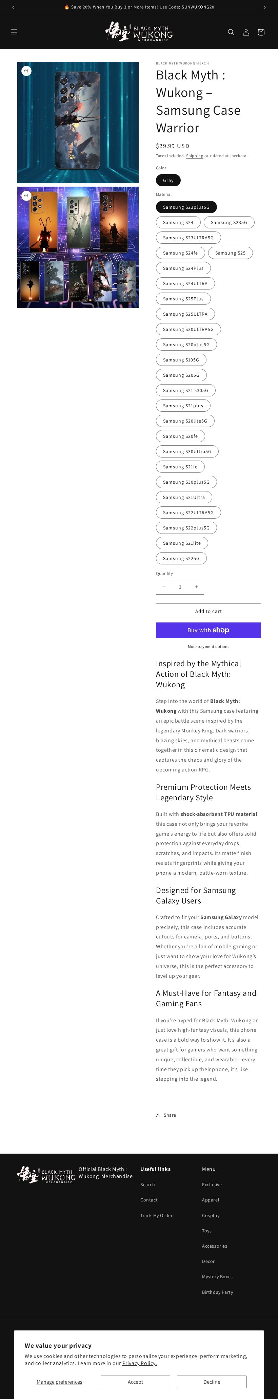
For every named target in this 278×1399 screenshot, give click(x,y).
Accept (135, 1381)
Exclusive (212, 1184)
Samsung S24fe (180, 253)
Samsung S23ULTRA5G (188, 238)
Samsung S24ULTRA (185, 283)
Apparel (210, 1200)
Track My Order (156, 1215)
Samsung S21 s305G (186, 390)
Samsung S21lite (182, 543)
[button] (14, 32)
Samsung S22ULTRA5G (188, 512)
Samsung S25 (230, 253)
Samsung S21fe (180, 467)
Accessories (214, 1246)
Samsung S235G (229, 222)
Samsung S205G (181, 375)
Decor (208, 1261)
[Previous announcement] (13, 7)
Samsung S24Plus (183, 268)
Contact (149, 1200)
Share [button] (170, 1115)
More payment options (209, 646)
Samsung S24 (178, 222)
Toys (207, 1231)
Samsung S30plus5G (186, 482)
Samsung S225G (181, 558)
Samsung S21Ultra (184, 497)
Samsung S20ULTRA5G (188, 329)
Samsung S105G (181, 360)
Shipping (194, 155)
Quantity (164, 573)
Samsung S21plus (183, 406)
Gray (168, 180)
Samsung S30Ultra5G (187, 451)
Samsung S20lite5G (185, 421)
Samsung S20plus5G (186, 344)
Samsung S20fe (180, 436)
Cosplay (210, 1215)
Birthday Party (217, 1292)
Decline (211, 1381)
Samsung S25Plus (183, 299)
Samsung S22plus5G (186, 528)
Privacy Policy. (139, 1363)
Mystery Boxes (217, 1276)
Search (147, 1184)
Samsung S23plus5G (186, 207)
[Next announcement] (264, 7)
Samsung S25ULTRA (185, 314)
